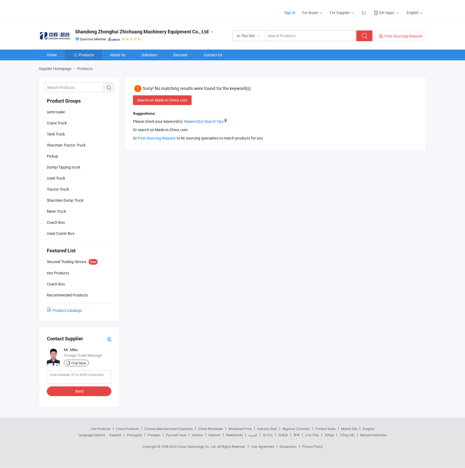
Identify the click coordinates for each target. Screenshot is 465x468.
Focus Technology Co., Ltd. (197, 446)
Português (134, 435)
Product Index (325, 429)
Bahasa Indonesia (373, 435)
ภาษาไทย (312, 435)
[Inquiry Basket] (364, 12)
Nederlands (234, 435)
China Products (127, 429)
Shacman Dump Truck (65, 200)
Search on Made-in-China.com (162, 100)
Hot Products (100, 429)
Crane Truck (57, 122)
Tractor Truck (58, 189)
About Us (117, 54)
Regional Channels (296, 429)
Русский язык (176, 435)
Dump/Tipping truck (63, 167)
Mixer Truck (56, 211)
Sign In (289, 12)
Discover (180, 54)
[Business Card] (109, 339)
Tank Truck (56, 134)
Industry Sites (267, 429)
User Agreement (262, 446)
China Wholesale (210, 429)
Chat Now (78, 363)
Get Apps (386, 12)
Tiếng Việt (347, 435)
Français (154, 435)
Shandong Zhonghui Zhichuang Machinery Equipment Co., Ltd (142, 31)
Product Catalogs (67, 310)
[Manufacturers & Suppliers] (73, 10)
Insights (368, 429)
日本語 (283, 435)
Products (86, 54)
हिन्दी (297, 435)
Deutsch (214, 435)
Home (52, 54)
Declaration (288, 446)
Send (79, 391)
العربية (252, 435)
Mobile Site (349, 429)
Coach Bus (56, 222)
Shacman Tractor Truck (66, 145)
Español (115, 435)
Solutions (149, 54)
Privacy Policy (312, 446)
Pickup (52, 156)
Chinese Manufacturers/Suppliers (168, 429)
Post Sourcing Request (403, 36)
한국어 (268, 435)
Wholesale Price (240, 429)
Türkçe (329, 435)
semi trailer (56, 111)
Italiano (197, 435)
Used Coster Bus (60, 233)
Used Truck (56, 178)
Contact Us (213, 54)
